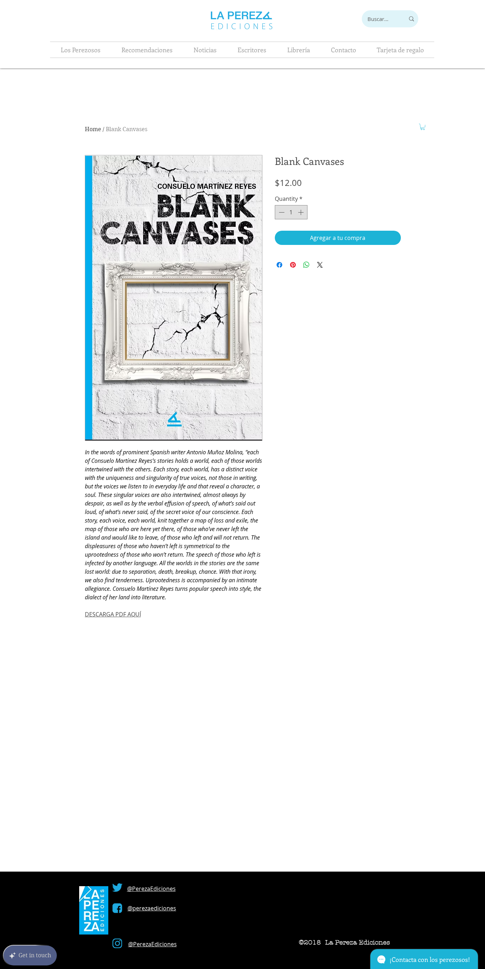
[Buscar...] (411, 18)
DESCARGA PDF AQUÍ (113, 614)
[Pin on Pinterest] (293, 265)
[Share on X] (320, 265)
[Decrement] (281, 212)
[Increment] (301, 212)
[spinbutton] (291, 212)
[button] (422, 127)
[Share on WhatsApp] (306, 265)
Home (93, 129)
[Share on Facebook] (279, 265)
